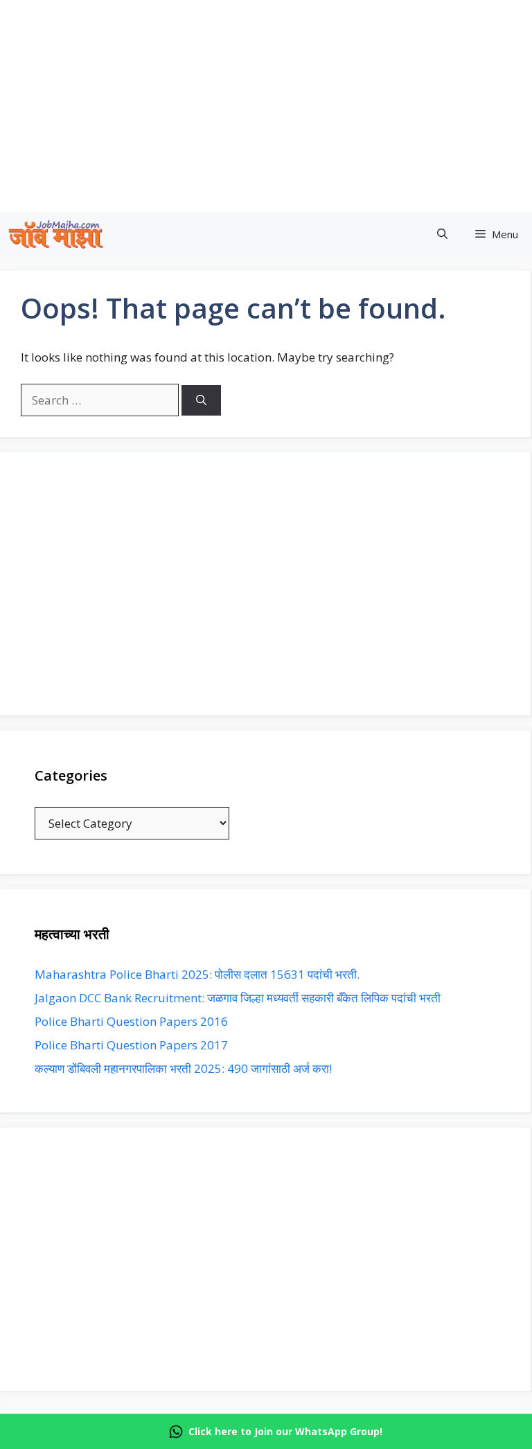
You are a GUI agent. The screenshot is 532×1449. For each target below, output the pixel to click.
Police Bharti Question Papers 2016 (131, 1021)
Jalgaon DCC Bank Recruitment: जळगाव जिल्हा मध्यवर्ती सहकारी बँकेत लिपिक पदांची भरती (238, 998)
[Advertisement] (265, 584)
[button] (442, 234)
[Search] (201, 400)
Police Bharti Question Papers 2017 (131, 1045)
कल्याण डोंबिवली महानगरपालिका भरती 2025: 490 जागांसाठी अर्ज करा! (183, 1068)
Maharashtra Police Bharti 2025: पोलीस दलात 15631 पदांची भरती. (197, 974)
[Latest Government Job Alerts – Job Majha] (56, 234)
